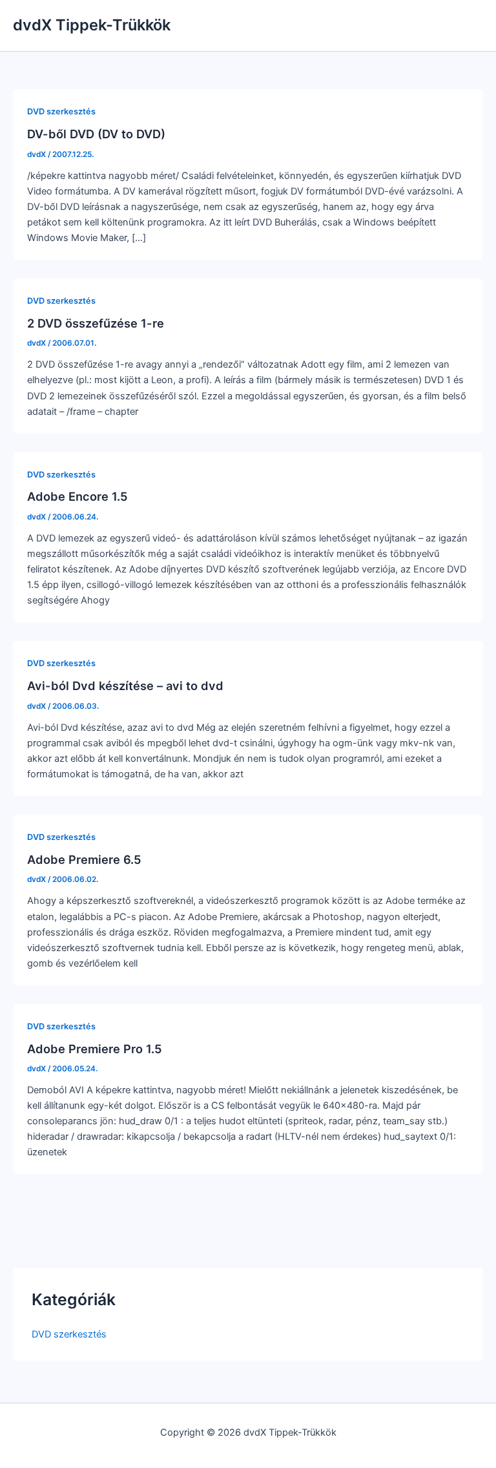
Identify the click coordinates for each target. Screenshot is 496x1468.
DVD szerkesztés (69, 1334)
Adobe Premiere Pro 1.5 (94, 1049)
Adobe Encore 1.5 (77, 496)
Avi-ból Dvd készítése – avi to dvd (125, 685)
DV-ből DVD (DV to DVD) (96, 134)
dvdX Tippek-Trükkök (91, 25)
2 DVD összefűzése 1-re (95, 323)
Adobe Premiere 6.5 (84, 859)
